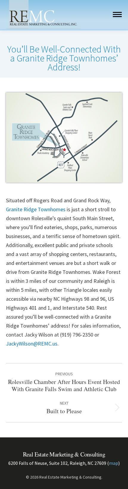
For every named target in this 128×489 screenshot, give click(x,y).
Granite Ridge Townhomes (35, 209)
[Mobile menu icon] (117, 14)
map (113, 463)
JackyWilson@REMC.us (31, 343)
